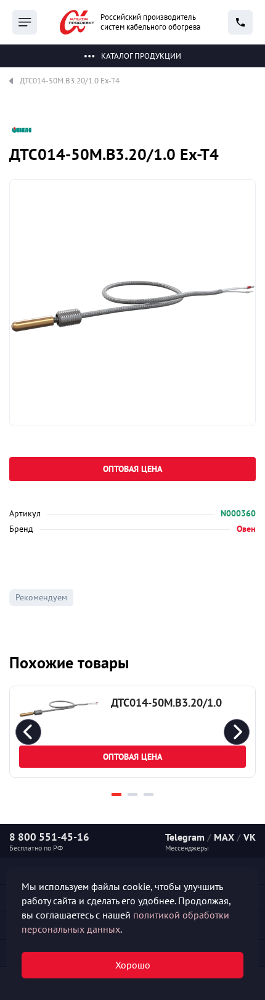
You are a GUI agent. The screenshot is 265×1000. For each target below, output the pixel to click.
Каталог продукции (141, 56)
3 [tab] (148, 794)
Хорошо (132, 965)
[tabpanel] (132, 732)
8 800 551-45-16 (49, 837)
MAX (224, 837)
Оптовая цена (132, 468)
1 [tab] (116, 794)
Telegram (185, 837)
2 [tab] (132, 794)
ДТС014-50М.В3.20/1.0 (166, 702)
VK (249, 837)
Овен (246, 528)
